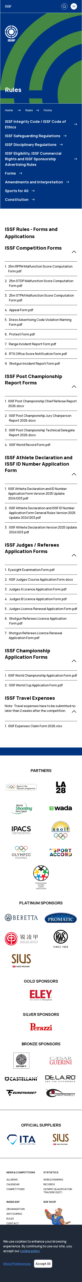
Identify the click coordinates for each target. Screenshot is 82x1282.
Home (9, 110)
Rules (29, 110)
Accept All (43, 1263)
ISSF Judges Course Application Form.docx (41, 579)
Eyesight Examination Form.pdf (31, 570)
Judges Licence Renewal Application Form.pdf (43, 609)
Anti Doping (14, 1214)
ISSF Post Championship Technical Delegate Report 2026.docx (42, 432)
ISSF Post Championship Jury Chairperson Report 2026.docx (40, 418)
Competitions (15, 1189)
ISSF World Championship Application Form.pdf (42, 675)
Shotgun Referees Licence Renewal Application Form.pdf (35, 635)
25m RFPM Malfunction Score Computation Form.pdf (40, 268)
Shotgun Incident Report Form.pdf (34, 363)
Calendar (13, 1184)
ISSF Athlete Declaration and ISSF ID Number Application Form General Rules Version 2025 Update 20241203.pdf (42, 513)
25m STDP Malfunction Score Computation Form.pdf (41, 283)
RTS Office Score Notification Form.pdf (38, 354)
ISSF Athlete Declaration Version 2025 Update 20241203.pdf (43, 529)
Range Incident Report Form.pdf (32, 344)
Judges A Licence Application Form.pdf (37, 589)
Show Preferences (17, 1263)
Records (49, 1184)
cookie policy (30, 1251)
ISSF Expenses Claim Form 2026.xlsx (35, 726)
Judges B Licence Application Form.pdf (38, 599)
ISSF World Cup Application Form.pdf (36, 685)
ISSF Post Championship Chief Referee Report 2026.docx (42, 403)
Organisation (15, 1209)
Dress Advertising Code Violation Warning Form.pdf (40, 322)
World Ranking (53, 1179)
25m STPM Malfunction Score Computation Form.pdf (41, 297)
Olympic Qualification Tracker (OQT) (57, 1191)
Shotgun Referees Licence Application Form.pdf (37, 620)
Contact (12, 1223)
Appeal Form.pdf (21, 310)
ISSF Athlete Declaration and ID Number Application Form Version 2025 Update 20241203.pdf (37, 493)
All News (12, 1179)
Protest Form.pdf (22, 334)
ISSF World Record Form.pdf (29, 445)
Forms (48, 110)
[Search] (64, 6)
